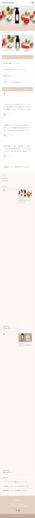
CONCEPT (4, 178)
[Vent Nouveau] (8, 3)
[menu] (32, 2)
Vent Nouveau (14, 515)
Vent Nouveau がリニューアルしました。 (15, 69)
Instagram (19, 510)
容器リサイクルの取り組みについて (13, 82)
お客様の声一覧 (26, 89)
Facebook (16, 510)
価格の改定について (9, 76)
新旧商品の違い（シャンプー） (12, 63)
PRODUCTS (5, 180)
